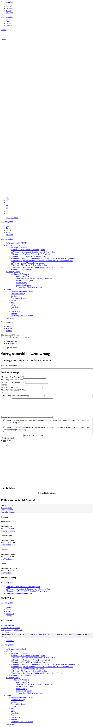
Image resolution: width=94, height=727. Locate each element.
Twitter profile (6, 508)
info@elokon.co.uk (8, 545)
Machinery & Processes (20, 680)
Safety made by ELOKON (16, 649)
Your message (6, 417)
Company (9, 695)
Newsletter (15, 713)
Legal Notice (34, 634)
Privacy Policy (45, 634)
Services (14, 702)
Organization (13, 382)
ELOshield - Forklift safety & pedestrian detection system (33, 658)
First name (12, 377)
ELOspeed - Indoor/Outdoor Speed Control (27, 669)
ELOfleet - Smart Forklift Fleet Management (28, 656)
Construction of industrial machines (29, 693)
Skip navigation (7, 2)
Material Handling (13, 651)
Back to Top (10, 641)
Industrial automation (24, 691)
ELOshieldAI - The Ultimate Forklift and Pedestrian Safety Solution (37, 673)
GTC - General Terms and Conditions (67, 634)
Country (11, 390)
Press (13, 715)
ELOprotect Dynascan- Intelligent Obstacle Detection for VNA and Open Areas (42, 667)
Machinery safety (22, 682)
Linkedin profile (7, 505)
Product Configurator (19, 704)
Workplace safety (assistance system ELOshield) (34, 684)
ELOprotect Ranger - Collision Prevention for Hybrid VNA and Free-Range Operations (45, 664)
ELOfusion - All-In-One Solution (23, 675)
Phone (3, 385)
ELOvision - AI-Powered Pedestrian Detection (29, 671)
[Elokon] (12, 218)
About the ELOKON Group (22, 697)
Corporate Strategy (18, 700)
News (13, 708)
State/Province (15, 396)
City (3, 392)
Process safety (21, 689)
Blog (13, 711)
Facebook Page (7, 510)
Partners (14, 719)
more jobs (5, 632)
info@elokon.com (8, 559)
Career (13, 706)
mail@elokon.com (8, 531)
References (10, 724)
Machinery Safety (13, 678)
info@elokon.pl (7, 573)
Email (10, 387)
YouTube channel (8, 512)
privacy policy (20, 429)
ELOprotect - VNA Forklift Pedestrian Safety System (31, 660)
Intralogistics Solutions (19, 653)
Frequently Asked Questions (22, 722)
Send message (7, 438)
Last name (12, 380)
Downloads (15, 717)
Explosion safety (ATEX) (25, 686)
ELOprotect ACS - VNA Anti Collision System (29, 662)
